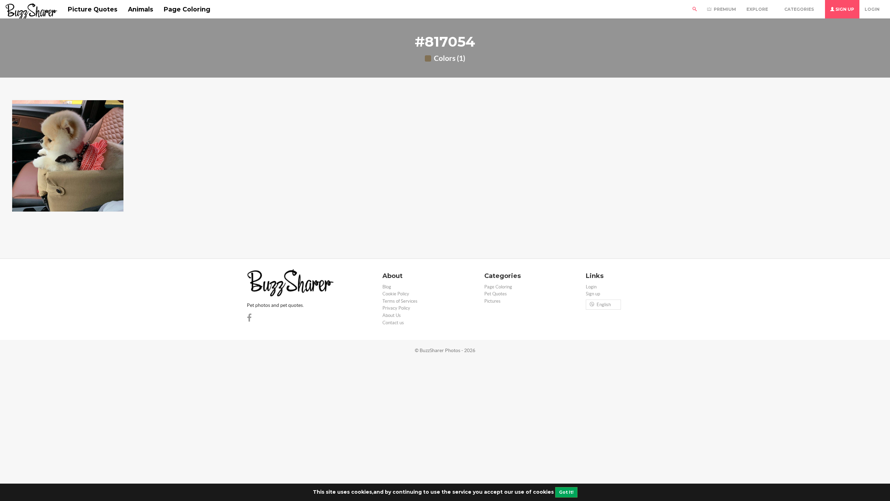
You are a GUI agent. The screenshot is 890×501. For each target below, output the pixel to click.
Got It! (566, 492)
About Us (391, 315)
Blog (386, 286)
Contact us (393, 322)
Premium (724, 9)
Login (872, 9)
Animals (140, 9)
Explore (757, 9)
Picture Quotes (93, 9)
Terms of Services (400, 301)
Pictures (492, 301)
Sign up (844, 9)
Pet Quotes (495, 293)
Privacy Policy (396, 308)
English (604, 304)
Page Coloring (187, 9)
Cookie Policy (395, 293)
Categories (799, 9)
